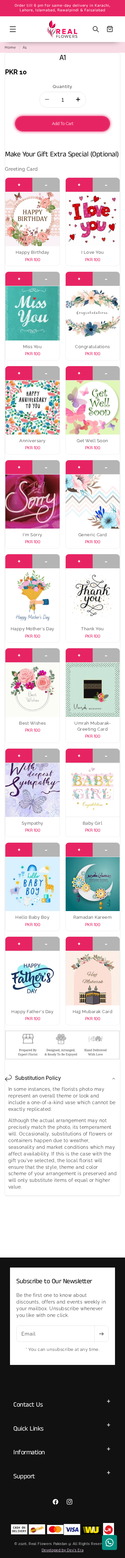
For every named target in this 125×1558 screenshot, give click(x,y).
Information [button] (29, 1452)
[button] (13, 29)
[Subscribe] (101, 1334)
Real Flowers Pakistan (48, 1544)
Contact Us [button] (28, 1405)
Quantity (62, 86)
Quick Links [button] (28, 1429)
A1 (25, 47)
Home (10, 47)
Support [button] (24, 1476)
